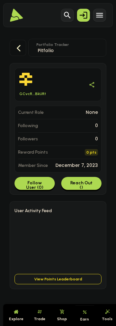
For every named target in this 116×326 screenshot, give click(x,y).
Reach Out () (81, 185)
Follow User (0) (35, 185)
